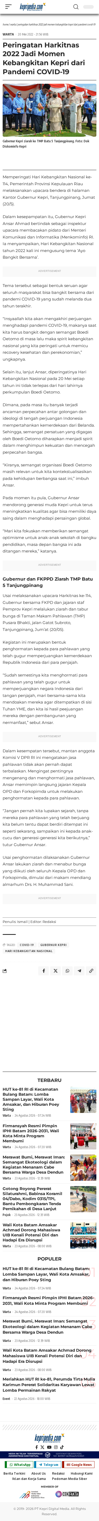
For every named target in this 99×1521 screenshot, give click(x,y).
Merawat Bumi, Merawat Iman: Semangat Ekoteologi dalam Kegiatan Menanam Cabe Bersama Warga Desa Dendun (34, 1165)
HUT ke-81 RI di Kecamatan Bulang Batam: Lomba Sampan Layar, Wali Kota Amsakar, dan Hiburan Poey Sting (31, 1099)
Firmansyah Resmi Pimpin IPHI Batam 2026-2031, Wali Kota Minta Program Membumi (31, 1133)
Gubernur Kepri (53, 945)
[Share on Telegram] (79, 970)
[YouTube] (49, 1447)
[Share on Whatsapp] (67, 970)
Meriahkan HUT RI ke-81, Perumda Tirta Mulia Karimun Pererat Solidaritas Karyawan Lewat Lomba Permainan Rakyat (49, 1385)
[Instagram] (56, 1447)
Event (6, 1399)
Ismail (22, 921)
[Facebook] (36, 1447)
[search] (76, 7)
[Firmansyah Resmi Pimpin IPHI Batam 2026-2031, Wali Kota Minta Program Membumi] (83, 1136)
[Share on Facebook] (43, 970)
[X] (42, 1447)
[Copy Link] (91, 970)
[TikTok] (62, 1447)
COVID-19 (27, 945)
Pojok (7, 1215)
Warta (13, 24)
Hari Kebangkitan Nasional (29, 951)
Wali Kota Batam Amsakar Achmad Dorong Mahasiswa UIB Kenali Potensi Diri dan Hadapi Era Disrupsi (31, 1232)
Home (5, 24)
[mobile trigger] (9, 7)
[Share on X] (55, 970)
